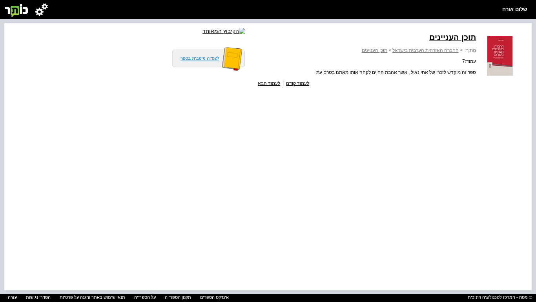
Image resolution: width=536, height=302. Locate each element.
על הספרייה (145, 297)
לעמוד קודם (297, 83)
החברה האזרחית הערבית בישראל (425, 50)
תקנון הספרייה (178, 297)
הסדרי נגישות (38, 297)
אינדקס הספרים (214, 297)
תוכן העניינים (374, 50)
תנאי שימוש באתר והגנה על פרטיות (92, 297)
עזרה (12, 297)
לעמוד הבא (269, 83)
